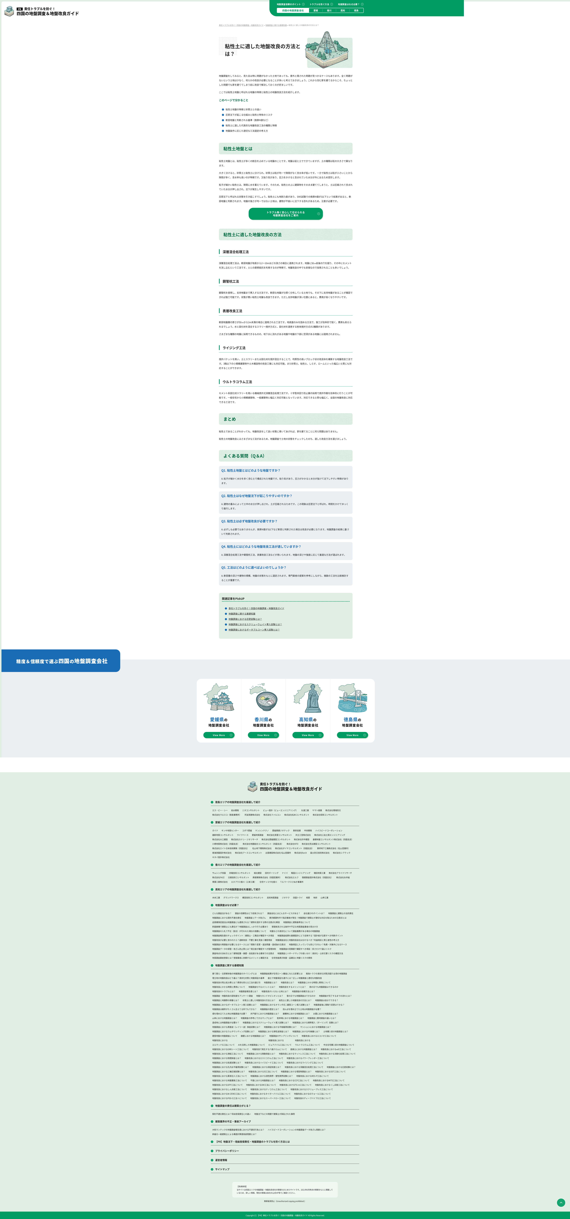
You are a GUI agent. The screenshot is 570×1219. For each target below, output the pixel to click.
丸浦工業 (305, 810)
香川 (329, 10)
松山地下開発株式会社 (262, 848)
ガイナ (215, 830)
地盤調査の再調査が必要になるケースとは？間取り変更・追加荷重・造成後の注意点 (249, 944)
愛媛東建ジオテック (281, 830)
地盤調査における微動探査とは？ (261, 1053)
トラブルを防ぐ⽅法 (319, 4)
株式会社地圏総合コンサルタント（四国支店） (263, 843)
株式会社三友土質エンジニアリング (329, 834)
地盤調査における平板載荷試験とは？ (280, 1026)
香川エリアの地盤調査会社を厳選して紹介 (237, 864)
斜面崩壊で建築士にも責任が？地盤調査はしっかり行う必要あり (240, 926)
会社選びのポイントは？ (314, 913)
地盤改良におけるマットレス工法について (297, 1053)
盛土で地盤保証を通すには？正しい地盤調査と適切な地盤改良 (295, 978)
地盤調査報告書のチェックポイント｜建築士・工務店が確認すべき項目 (243, 935)
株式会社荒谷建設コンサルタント (316, 843)
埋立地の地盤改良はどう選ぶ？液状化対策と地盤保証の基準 (238, 978)
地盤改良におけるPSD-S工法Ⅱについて (229, 1098)
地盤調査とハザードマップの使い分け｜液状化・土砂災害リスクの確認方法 (310, 953)
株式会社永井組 (343, 877)
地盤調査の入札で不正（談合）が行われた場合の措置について (239, 931)
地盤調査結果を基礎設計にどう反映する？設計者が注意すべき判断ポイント (310, 935)
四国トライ (298, 897)
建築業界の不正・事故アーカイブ (233, 1121)
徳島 (356, 10)
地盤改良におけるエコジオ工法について (319, 1035)
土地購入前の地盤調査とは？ (335, 1031)
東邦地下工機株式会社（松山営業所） (333, 848)
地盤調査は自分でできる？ (326, 1000)
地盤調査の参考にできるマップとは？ (257, 1018)
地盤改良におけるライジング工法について (305, 1062)
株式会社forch (300, 852)
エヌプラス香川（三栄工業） (243, 881)
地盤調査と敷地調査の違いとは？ (321, 1018)
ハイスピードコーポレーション (328, 830)
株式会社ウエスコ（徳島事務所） (226, 814)
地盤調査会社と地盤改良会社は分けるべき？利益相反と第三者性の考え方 (307, 940)
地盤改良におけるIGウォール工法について (312, 1093)
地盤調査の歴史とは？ (269, 1009)
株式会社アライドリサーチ (340, 872)
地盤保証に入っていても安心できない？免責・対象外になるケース (318, 944)
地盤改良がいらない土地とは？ (275, 991)
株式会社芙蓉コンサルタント (279, 834)
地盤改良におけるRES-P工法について (312, 1075)
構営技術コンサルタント (252, 897)
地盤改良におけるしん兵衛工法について (229, 1089)
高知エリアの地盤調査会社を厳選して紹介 (237, 889)
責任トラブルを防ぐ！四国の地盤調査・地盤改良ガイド (256, 608)
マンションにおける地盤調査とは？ (315, 1026)
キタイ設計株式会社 (221, 857)
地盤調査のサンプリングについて (283, 1035)
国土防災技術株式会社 (320, 852)
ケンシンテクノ (262, 830)
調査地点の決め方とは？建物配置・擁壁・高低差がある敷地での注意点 (243, 953)
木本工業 (216, 897)
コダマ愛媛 (247, 830)
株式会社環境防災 (333, 810)
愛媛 (316, 10)
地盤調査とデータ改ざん (255, 917)
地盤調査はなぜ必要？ (349, 4)
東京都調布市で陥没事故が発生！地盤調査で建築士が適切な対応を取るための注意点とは (307, 917)
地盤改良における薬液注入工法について (229, 1075)
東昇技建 (297, 830)
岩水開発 (235, 810)
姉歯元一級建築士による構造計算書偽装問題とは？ (234, 1134)
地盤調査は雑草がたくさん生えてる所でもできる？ (234, 1009)
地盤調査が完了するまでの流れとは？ (335, 995)
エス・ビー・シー (220, 810)
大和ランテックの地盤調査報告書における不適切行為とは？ (238, 1129)
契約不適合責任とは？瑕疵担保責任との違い (231, 1113)
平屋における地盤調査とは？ (263, 1080)
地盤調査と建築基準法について (296, 922)
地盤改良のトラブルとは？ (223, 991)
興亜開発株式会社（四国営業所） (267, 877)
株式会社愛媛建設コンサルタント (276, 839)
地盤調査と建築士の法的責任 (340, 913)
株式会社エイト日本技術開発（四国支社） (230, 848)
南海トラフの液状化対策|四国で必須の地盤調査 (326, 973)
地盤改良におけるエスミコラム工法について (264, 1058)
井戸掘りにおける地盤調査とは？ (264, 1013)
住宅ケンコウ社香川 (268, 881)
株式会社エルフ (292, 877)
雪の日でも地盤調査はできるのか (301, 995)
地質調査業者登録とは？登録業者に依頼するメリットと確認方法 (240, 957)
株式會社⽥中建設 (301, 839)
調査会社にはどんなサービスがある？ (283, 913)
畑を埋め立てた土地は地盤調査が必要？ (229, 1013)
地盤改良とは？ (287, 982)
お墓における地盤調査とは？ (325, 1013)
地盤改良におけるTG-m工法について (296, 1084)
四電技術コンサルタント (239, 872)
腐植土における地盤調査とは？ (303, 1049)
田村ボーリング (271, 872)
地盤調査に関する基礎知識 (242, 613)
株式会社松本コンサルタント (296, 814)
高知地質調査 (272, 897)
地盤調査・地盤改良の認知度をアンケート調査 (232, 995)
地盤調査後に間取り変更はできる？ (329, 1004)
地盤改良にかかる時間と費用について (228, 986)
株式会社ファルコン (272, 814)
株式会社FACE (218, 877)
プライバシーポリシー (227, 1151)
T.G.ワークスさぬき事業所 (291, 881)
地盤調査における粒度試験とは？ (226, 1062)
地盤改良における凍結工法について (227, 1053)
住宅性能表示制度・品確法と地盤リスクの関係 (292, 957)
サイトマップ (222, 1169)
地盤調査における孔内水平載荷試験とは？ (230, 1067)
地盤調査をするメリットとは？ (262, 986)
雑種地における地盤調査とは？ (296, 1013)
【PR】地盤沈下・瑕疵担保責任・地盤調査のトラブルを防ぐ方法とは (252, 1141)
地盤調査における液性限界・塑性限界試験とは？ (271, 1075)
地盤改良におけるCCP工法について (294, 1080)
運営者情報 (221, 1160)
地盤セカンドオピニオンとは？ (269, 995)
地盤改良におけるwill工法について (336, 1049)
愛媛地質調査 (257, 834)
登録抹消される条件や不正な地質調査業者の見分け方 (295, 926)
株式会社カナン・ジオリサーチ (244, 839)
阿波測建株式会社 (252, 814)
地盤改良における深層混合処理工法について (304, 1067)
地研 (315, 897)
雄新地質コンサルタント (222, 834)
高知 (343, 10)
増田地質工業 (319, 872)
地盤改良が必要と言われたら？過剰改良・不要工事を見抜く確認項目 (242, 940)
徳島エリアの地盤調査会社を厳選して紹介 (237, 802)
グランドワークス (231, 897)
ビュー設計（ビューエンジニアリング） (280, 810)
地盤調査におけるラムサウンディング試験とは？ (233, 1031)
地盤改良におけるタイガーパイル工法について (270, 1093)
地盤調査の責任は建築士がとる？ (233, 1105)
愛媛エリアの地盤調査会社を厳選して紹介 (237, 822)
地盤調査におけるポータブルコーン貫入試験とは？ (254, 629)
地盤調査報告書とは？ (248, 991)
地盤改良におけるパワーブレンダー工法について (308, 1058)
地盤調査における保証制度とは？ (266, 1067)
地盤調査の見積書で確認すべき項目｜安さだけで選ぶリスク (305, 948)
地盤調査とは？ (270, 982)
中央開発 (308, 830)
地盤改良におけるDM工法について (261, 1084)
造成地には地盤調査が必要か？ (225, 1022)
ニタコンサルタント (251, 810)
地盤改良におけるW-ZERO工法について (229, 1093)
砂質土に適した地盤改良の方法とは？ (259, 1000)
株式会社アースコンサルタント (248, 852)
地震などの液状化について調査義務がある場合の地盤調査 (295, 931)
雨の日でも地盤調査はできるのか (323, 986)
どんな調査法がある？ (222, 913)
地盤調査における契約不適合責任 (226, 917)
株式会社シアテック (341, 852)
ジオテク (286, 897)
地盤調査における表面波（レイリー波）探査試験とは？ (236, 1026)
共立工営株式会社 (303, 834)
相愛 (308, 897)
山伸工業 (324, 897)
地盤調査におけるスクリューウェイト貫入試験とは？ (255, 624)
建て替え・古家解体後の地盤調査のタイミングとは (234, 973)
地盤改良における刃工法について (262, 1071)
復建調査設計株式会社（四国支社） (317, 877)
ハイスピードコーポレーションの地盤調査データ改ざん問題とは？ (297, 1129)
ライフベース (242, 834)
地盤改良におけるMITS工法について (329, 1080)
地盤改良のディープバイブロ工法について (312, 1098)
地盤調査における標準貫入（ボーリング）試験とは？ (315, 1022)
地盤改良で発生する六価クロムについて (269, 1049)
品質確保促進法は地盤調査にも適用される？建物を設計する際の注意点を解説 (246, 922)
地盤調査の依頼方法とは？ (303, 991)
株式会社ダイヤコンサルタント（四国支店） (294, 848)
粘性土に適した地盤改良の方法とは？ (295, 1000)
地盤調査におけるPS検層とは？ (306, 1031)
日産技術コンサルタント (238, 877)
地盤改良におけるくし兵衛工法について (332, 1084)
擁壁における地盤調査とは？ (253, 1035)
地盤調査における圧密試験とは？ (245, 618)
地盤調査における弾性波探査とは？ (273, 1031)
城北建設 (258, 872)
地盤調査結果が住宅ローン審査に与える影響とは (281, 973)
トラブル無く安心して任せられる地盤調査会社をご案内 (286, 213)
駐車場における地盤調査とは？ (290, 1018)
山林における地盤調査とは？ (224, 1018)
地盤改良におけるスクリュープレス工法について (311, 1089)
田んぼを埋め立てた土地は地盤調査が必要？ (302, 1009)
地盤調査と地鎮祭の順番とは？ (225, 1000)
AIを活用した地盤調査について (251, 1044)
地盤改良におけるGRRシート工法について (230, 1049)
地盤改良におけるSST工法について (330, 1071)
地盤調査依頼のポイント (289, 4)
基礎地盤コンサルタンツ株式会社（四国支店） (333, 839)
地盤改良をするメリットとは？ (292, 986)
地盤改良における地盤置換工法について (229, 1080)
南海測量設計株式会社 (222, 852)
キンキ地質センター (230, 830)
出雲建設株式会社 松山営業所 (278, 852)
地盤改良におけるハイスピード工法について (264, 1062)
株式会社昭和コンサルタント (325, 814)
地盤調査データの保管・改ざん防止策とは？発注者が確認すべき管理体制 (244, 948)
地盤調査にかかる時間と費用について (314, 982)
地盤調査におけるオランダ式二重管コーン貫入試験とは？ (285, 1004)
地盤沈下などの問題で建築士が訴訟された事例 (274, 1113)
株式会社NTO (292, 843)
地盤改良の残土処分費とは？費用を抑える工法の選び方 (236, 982)
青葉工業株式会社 (220, 881)
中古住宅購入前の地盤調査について (338, 1044)
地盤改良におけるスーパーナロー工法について (270, 1098)
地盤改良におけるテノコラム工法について (268, 1089)
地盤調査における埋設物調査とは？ (296, 1071)
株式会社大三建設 (220, 839)
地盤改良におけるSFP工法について (227, 1084)
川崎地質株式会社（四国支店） (225, 843)
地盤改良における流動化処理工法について (337, 1053)
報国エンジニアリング (300, 872)
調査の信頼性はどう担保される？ (249, 913)
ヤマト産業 (317, 810)
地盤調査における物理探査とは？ (226, 1058)
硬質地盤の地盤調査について (224, 1035)
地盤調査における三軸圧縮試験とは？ (228, 1071)
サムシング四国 (219, 872)
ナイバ (285, 872)
